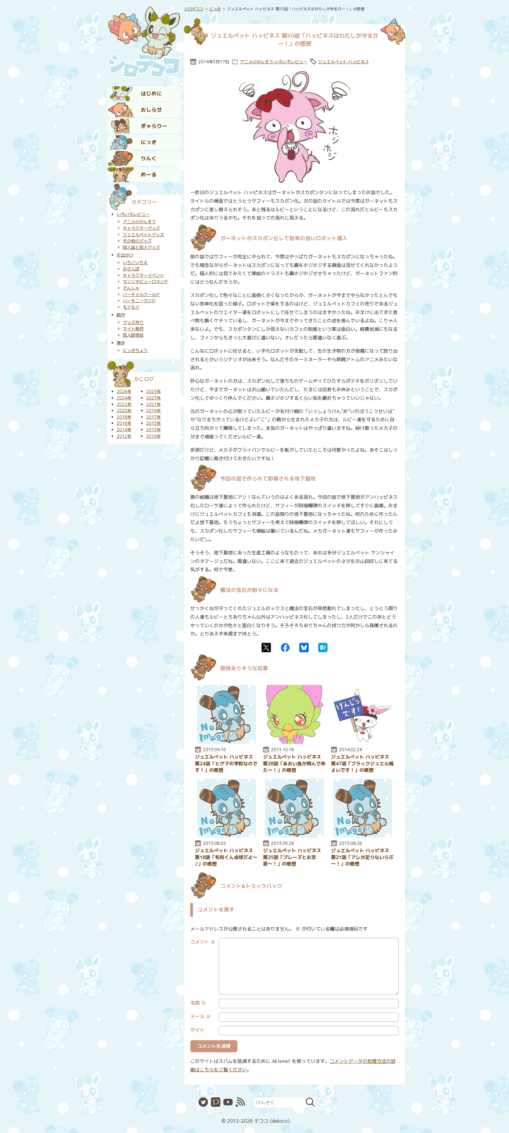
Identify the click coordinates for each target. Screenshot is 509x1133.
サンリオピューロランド (145, 282)
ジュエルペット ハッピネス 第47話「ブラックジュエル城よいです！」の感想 (362, 763)
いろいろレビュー (290, 62)
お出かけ (125, 255)
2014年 (124, 430)
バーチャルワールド (141, 295)
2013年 (153, 430)
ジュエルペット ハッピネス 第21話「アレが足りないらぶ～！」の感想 (362, 857)
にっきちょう (135, 351)
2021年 (153, 404)
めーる (149, 174)
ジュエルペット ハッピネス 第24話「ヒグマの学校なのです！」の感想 (226, 763)
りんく (149, 158)
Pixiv (215, 1102)
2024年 (124, 398)
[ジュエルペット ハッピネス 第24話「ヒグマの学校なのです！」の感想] (226, 742)
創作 (121, 315)
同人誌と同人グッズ (141, 247)
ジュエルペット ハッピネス (343, 62)
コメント (202, 942)
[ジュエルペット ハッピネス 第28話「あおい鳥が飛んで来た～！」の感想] (294, 742)
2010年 (153, 436)
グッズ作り (133, 323)
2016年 (124, 423)
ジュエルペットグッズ (143, 235)
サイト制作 (133, 329)
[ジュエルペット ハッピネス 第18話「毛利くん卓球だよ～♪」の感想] (226, 836)
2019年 (153, 411)
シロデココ (193, 8)
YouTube (228, 1102)
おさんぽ (131, 269)
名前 (198, 1003)
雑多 (121, 343)
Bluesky (304, 647)
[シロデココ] (144, 41)
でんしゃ (131, 288)
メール (200, 1016)
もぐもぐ (131, 307)
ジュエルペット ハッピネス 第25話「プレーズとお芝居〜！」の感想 (292, 857)
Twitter (266, 647)
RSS (240, 1102)
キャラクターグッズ (141, 228)
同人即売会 (133, 335)
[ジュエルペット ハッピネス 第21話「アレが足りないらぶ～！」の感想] (362, 836)
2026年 (124, 391)
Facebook (285, 647)
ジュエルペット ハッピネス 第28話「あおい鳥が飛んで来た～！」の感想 (294, 763)
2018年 (124, 417)
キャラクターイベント (143, 275)
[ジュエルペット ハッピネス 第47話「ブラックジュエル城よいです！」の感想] (362, 742)
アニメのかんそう (256, 62)
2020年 (124, 411)
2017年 (153, 417)
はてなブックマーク (323, 647)
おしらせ (151, 109)
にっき (149, 142)
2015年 (153, 423)
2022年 (124, 404)
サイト (197, 1030)
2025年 (153, 391)
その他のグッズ (137, 241)
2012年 (124, 436)
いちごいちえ (135, 263)
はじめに (151, 93)
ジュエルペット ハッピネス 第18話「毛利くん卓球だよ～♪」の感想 (226, 857)
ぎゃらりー (154, 126)
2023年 (153, 398)
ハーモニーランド (139, 301)
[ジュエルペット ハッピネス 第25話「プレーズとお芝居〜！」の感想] (294, 836)
